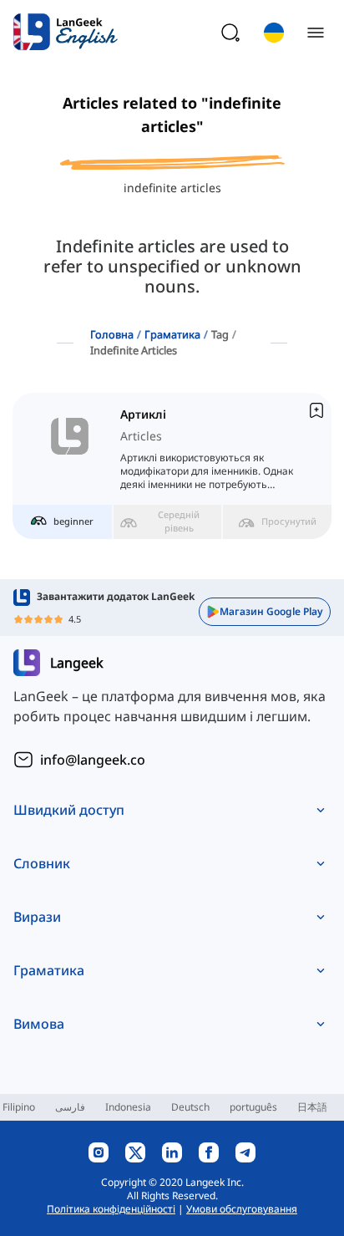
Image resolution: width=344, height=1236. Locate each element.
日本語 (312, 1107)
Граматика (172, 334)
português (253, 1107)
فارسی (70, 1107)
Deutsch (190, 1107)
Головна (112, 334)
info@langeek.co (92, 759)
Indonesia (128, 1107)
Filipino (19, 1107)
